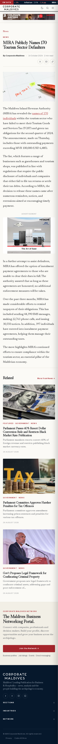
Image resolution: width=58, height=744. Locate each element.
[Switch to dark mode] (42, 8)
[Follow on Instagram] (18, 695)
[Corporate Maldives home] (11, 8)
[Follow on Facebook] (5, 695)
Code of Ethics (20, 738)
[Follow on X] (12, 695)
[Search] (47, 8)
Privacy (9, 738)
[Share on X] (40, 61)
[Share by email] (46, 61)
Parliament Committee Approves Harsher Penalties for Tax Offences (27, 504)
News (5, 31)
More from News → (46, 378)
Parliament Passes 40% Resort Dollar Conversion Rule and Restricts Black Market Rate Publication (24, 431)
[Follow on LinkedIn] (25, 695)
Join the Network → (29, 648)
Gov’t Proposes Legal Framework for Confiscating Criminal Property (24, 575)
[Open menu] (53, 8)
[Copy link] (52, 61)
